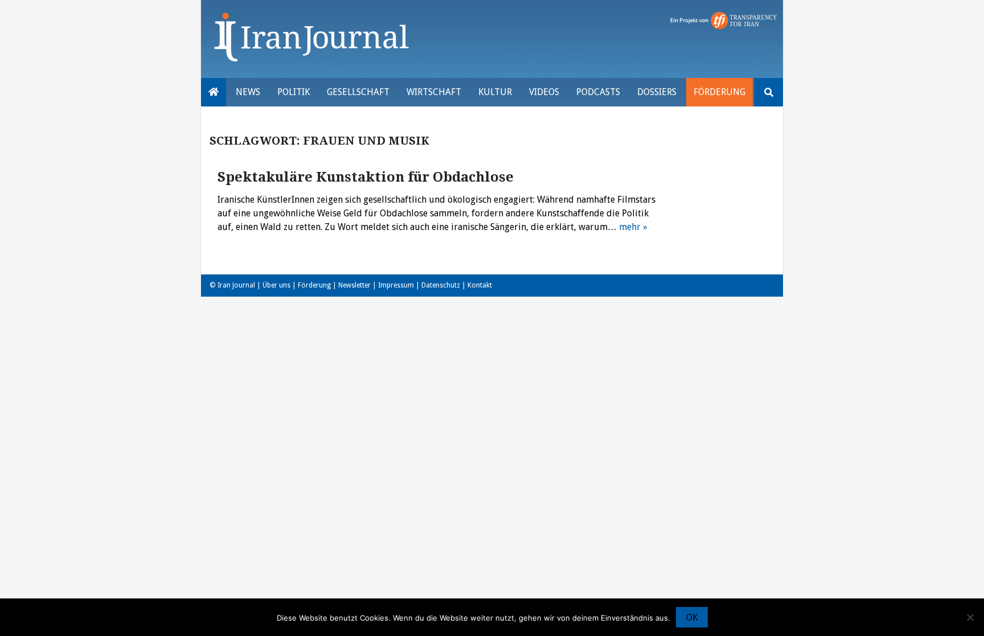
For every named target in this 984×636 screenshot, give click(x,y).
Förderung (719, 92)
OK (692, 617)
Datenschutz (440, 285)
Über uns (276, 285)
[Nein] (969, 617)
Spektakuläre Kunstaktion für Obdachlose (366, 177)
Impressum (396, 285)
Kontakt (480, 285)
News (248, 92)
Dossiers (656, 92)
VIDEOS (544, 92)
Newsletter (354, 285)
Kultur (495, 92)
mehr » (633, 226)
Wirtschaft (434, 92)
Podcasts (598, 92)
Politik (293, 92)
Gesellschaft (358, 92)
